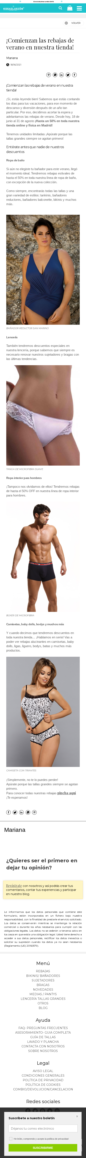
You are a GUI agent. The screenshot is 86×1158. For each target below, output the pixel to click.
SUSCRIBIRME (43, 1147)
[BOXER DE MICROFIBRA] (43, 557)
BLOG (43, 1008)
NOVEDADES (43, 989)
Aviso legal (43, 1071)
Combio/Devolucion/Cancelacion (43, 1089)
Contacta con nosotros (43, 1046)
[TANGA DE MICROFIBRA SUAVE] (43, 415)
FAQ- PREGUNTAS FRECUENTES (43, 1028)
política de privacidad (57, 1139)
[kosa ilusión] (13, 9)
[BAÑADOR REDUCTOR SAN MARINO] (43, 270)
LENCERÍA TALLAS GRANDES (43, 999)
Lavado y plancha (43, 1042)
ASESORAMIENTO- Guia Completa (43, 1032)
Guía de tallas (43, 1037)
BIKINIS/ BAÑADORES (43, 976)
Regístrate (14, 885)
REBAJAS (43, 971)
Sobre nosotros (43, 1051)
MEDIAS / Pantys (43, 994)
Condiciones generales (43, 1075)
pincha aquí (66, 793)
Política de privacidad (43, 1080)
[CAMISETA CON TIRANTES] (43, 712)
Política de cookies (43, 1085)
